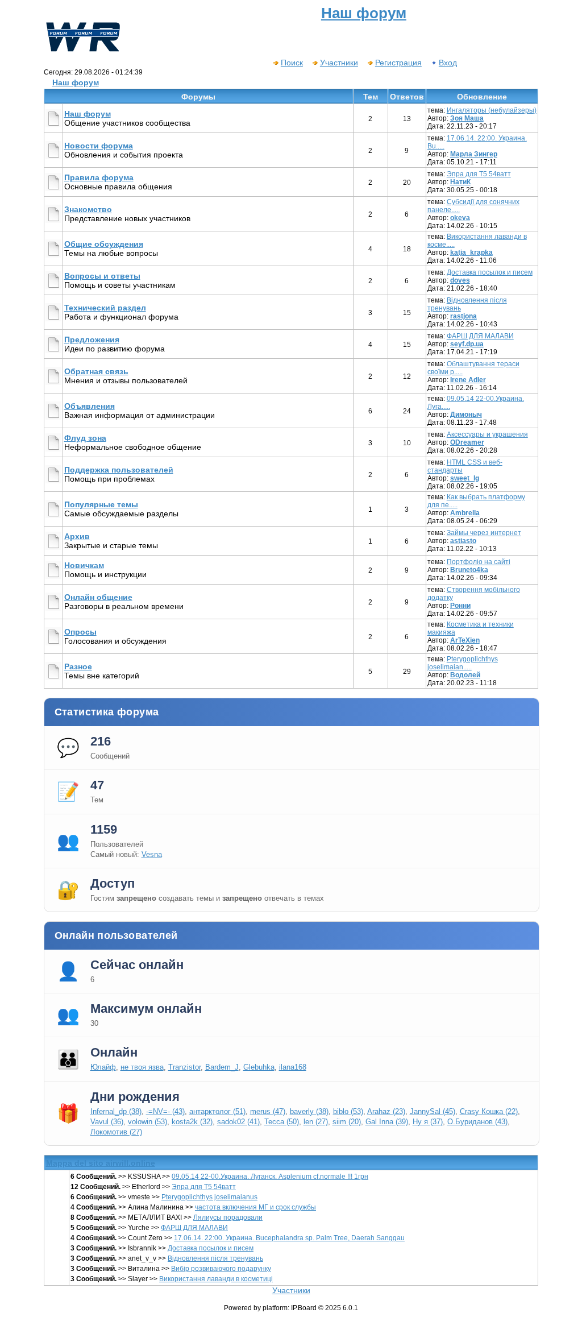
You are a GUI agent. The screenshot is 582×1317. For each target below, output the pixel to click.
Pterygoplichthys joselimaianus (209, 1197)
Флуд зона (85, 437)
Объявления (89, 406)
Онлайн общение (98, 597)
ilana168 (292, 1067)
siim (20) (346, 1121)
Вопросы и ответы (102, 275)
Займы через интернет (484, 533)
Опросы (80, 631)
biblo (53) (348, 1111)
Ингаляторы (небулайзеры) (492, 110)
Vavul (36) (106, 1121)
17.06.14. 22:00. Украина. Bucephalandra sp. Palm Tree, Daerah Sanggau (289, 1238)
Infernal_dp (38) (116, 1111)
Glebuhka (259, 1067)
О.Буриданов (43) (477, 1121)
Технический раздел (105, 307)
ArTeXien (465, 640)
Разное (78, 666)
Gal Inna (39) (386, 1121)
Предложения (91, 339)
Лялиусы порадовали (228, 1217)
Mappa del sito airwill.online (100, 1162)
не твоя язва (142, 1067)
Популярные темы (101, 504)
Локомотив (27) (116, 1132)
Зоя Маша (467, 118)
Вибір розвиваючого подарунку (221, 1269)
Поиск (292, 62)
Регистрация (398, 62)
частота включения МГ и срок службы (255, 1207)
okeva (460, 218)
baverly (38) (309, 1111)
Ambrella (465, 513)
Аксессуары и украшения (487, 434)
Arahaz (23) (386, 1111)
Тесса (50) (281, 1121)
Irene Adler (468, 380)
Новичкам (84, 565)
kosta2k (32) (192, 1121)
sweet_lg (464, 478)
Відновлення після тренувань (215, 1258)
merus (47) (267, 1111)
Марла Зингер (473, 154)
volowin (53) (147, 1121)
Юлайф (103, 1067)
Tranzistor (184, 1067)
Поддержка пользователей (118, 469)
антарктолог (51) (217, 1111)
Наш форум (75, 82)
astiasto (463, 541)
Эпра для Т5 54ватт (479, 174)
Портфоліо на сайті (478, 562)
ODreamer (467, 442)
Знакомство (88, 209)
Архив (77, 536)
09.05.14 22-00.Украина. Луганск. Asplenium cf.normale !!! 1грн (270, 1177)
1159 (103, 829)
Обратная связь (96, 371)
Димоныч (466, 415)
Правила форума (99, 177)
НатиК (460, 182)
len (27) (316, 1121)
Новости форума (98, 145)
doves (460, 280)
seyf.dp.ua (467, 344)
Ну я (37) (428, 1121)
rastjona (463, 316)
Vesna (152, 854)
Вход (448, 62)
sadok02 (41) (238, 1121)
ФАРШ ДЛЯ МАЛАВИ (480, 336)
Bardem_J (222, 1067)
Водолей (465, 675)
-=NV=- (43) (165, 1111)
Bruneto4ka (469, 570)
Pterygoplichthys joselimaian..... (462, 663)
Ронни (460, 606)
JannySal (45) (432, 1111)
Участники (339, 62)
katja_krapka (471, 252)
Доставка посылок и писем (490, 272)
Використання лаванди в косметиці (216, 1279)
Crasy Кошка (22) (489, 1111)
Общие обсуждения (103, 244)
